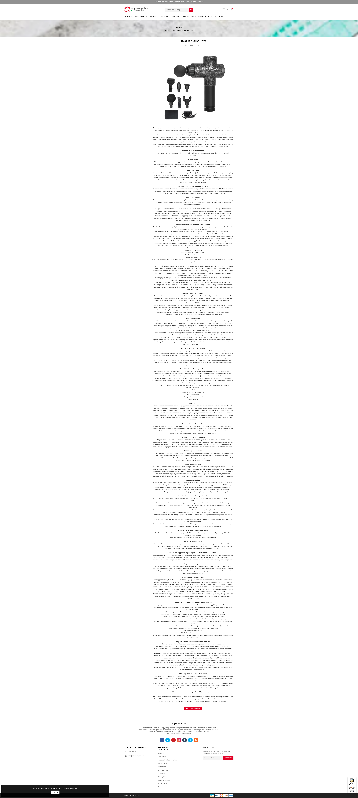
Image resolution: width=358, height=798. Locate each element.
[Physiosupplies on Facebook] (162, 740)
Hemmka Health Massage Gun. (210, 314)
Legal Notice (162, 773)
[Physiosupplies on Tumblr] (184, 740)
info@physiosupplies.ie (136, 756)
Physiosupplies (179, 723)
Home (167, 30)
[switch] (352, 791)
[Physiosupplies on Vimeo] (190, 740)
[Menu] (355, 778)
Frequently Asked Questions (167, 760)
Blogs (160, 787)
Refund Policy (162, 767)
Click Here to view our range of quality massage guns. (193, 692)
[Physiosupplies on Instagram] (179, 740)
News (173, 30)
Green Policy (162, 783)
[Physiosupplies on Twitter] (168, 740)
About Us (161, 753)
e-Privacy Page (163, 770)
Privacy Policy (162, 777)
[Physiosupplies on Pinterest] (173, 740)
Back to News (194, 708)
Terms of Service (164, 780)
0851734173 (132, 752)
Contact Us (162, 757)
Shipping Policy (163, 763)
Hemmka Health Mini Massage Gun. (199, 218)
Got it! (55, 792)
